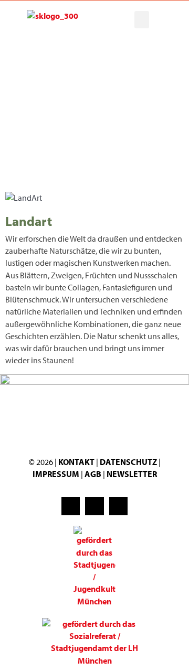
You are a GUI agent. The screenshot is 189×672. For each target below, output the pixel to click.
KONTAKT (76, 462)
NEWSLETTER (132, 474)
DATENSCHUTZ (129, 462)
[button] (141, 19)
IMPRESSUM (56, 474)
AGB (93, 474)
